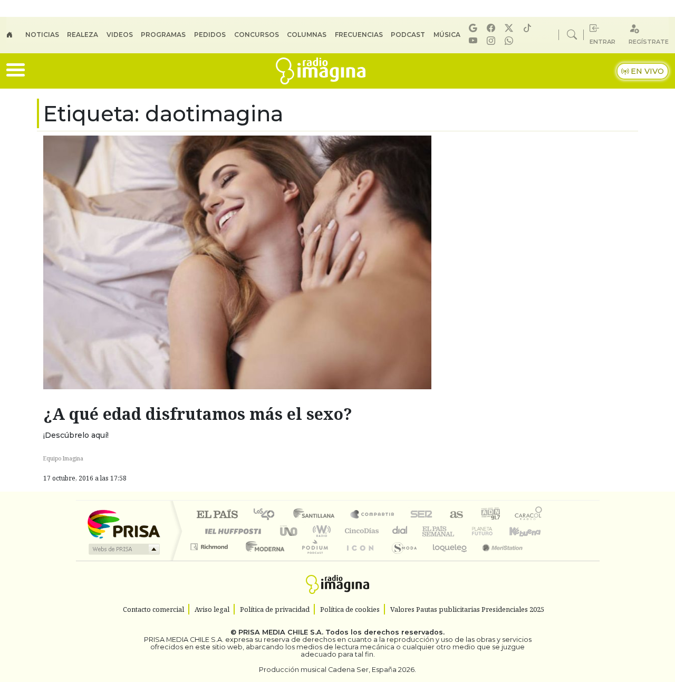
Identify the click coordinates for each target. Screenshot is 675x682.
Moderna (262, 559)
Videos (120, 35)
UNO (289, 530)
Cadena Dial (492, 530)
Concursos (256, 35)
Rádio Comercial (544, 559)
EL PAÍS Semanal (429, 530)
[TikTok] (529, 28)
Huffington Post (231, 530)
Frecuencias (359, 35)
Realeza (82, 35)
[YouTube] (474, 41)
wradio (319, 530)
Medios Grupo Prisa (123, 549)
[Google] (474, 28)
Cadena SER (421, 515)
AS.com (454, 515)
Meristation (496, 559)
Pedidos (210, 35)
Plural (312, 559)
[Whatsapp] (510, 41)
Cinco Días (360, 530)
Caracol (528, 515)
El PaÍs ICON (358, 559)
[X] (510, 28)
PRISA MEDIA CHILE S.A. (280, 632)
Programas (163, 35)
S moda (400, 559)
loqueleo (446, 559)
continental (400, 530)
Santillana (317, 515)
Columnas (306, 35)
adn (489, 515)
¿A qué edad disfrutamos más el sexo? (197, 414)
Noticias (42, 35)
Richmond (210, 559)
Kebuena (530, 530)
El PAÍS (217, 515)
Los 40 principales (267, 515)
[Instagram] (492, 41)
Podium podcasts (210, 544)
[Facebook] (492, 28)
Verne (460, 530)
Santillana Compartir (372, 515)
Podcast (408, 35)
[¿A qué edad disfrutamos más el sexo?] (237, 261)
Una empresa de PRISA (123, 523)
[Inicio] (15, 35)
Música (446, 35)
